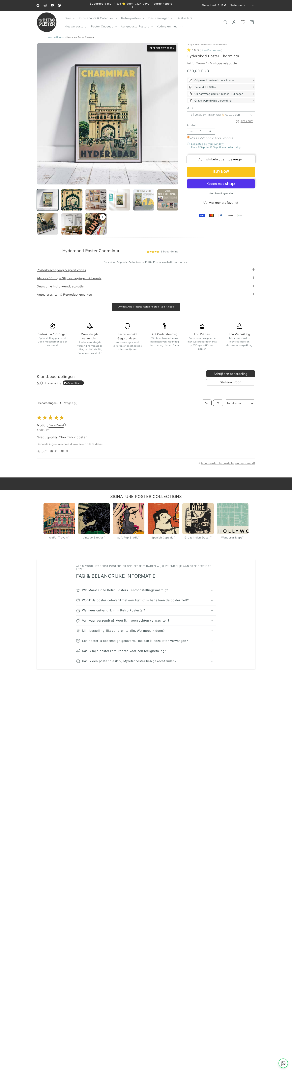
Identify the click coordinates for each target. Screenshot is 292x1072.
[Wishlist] (243, 22)
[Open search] (207, 403)
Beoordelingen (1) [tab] (49, 403)
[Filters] (218, 403)
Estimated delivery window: (207, 143)
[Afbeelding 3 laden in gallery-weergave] (96, 200)
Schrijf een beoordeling (231, 374)
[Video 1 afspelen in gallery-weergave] (96, 224)
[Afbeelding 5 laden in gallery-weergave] (144, 200)
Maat (190, 108)
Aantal (191, 125)
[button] (69, 18)
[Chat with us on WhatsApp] (283, 1063)
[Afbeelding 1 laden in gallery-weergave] (48, 200)
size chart (247, 120)
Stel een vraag (231, 382)
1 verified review (211, 50)
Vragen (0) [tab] (70, 403)
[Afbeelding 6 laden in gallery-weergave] (168, 200)
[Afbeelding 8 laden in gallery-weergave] (72, 224)
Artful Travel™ (197, 63)
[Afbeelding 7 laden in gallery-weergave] (48, 224)
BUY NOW (221, 171)
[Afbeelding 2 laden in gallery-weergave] (72, 200)
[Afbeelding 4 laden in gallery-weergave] (120, 200)
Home (49, 37)
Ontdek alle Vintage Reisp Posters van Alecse (146, 306)
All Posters (59, 37)
